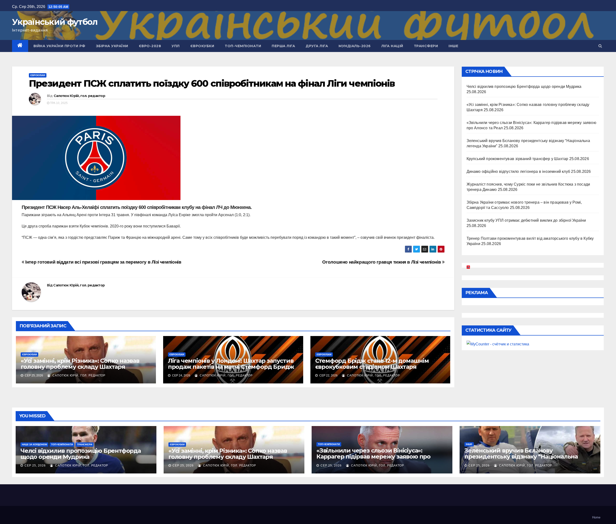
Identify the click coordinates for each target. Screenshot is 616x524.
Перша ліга (283, 46)
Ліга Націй (392, 46)
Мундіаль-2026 (355, 46)
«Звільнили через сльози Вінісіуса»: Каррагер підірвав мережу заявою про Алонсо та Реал (373, 456)
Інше (453, 46)
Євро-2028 (150, 46)
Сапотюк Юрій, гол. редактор (79, 96)
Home (596, 517)
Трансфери (426, 46)
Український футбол (54, 22)
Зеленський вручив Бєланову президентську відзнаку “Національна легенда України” (521, 456)
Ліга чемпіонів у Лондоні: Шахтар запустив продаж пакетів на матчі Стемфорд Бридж (231, 363)
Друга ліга (317, 46)
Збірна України (112, 46)
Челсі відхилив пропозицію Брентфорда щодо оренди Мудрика (524, 86)
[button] (600, 46)
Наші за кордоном (34, 444)
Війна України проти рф (59, 46)
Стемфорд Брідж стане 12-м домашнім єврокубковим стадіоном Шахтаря (372, 363)
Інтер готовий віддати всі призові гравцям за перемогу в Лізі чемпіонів (102, 262)
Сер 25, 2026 (35, 465)
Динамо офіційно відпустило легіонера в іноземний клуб (518, 171)
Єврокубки (202, 46)
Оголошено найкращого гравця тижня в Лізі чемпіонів (382, 262)
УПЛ (176, 46)
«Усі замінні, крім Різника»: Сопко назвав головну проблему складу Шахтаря (80, 363)
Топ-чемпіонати (243, 46)
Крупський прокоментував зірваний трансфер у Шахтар (517, 159)
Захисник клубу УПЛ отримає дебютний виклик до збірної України (526, 220)
